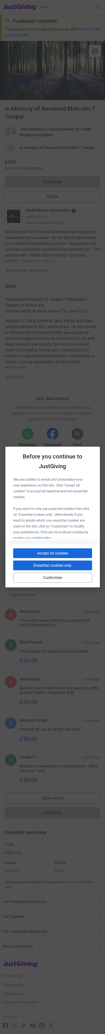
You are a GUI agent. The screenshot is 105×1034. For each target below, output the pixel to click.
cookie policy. (41, 538)
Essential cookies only (52, 565)
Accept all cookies (52, 553)
